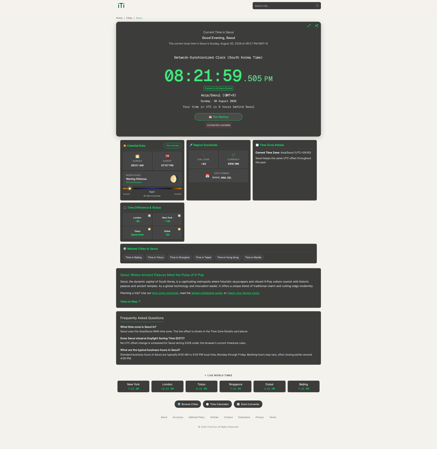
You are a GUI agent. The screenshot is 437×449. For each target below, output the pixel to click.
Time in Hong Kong (228, 257)
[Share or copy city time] (316, 25)
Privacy (260, 417)
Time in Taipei (203, 257)
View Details (172, 145)
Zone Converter (248, 404)
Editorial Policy (197, 417)
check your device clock (243, 293)
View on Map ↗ (130, 301)
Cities (129, 18)
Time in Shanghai (179, 257)
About (164, 417)
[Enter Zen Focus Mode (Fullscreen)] (309, 25)
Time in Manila (253, 257)
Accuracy (178, 417)
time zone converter (165, 293)
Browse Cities (188, 404)
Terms (272, 417)
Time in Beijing (133, 257)
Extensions (244, 417)
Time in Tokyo (156, 257)
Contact (228, 417)
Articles (214, 417)
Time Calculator (217, 404)
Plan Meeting (218, 116)
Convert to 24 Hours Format (218, 88)
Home (119, 18)
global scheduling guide (207, 293)
